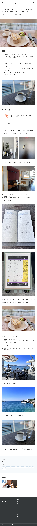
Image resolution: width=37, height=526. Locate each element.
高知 (17, 516)
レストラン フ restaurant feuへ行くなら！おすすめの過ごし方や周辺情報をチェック (21, 116)
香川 (17, 512)
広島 (17, 501)
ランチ (27, 467)
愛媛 (3, 14)
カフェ (3, 467)
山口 (17, 505)
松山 (32, 467)
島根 (17, 514)
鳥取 (17, 518)
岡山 (17, 503)
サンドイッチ (8, 467)
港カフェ (4, 469)
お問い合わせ (8, 524)
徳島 (17, 510)
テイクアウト (13, 467)
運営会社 (3, 524)
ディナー (18, 467)
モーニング (22, 467)
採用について (14, 524)
